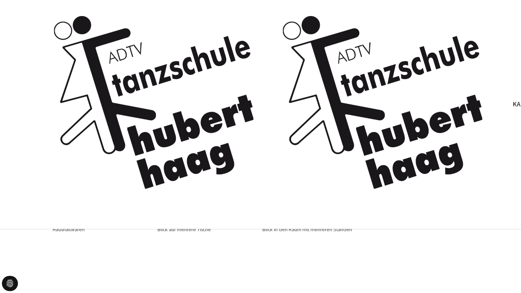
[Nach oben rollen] (503, 275)
